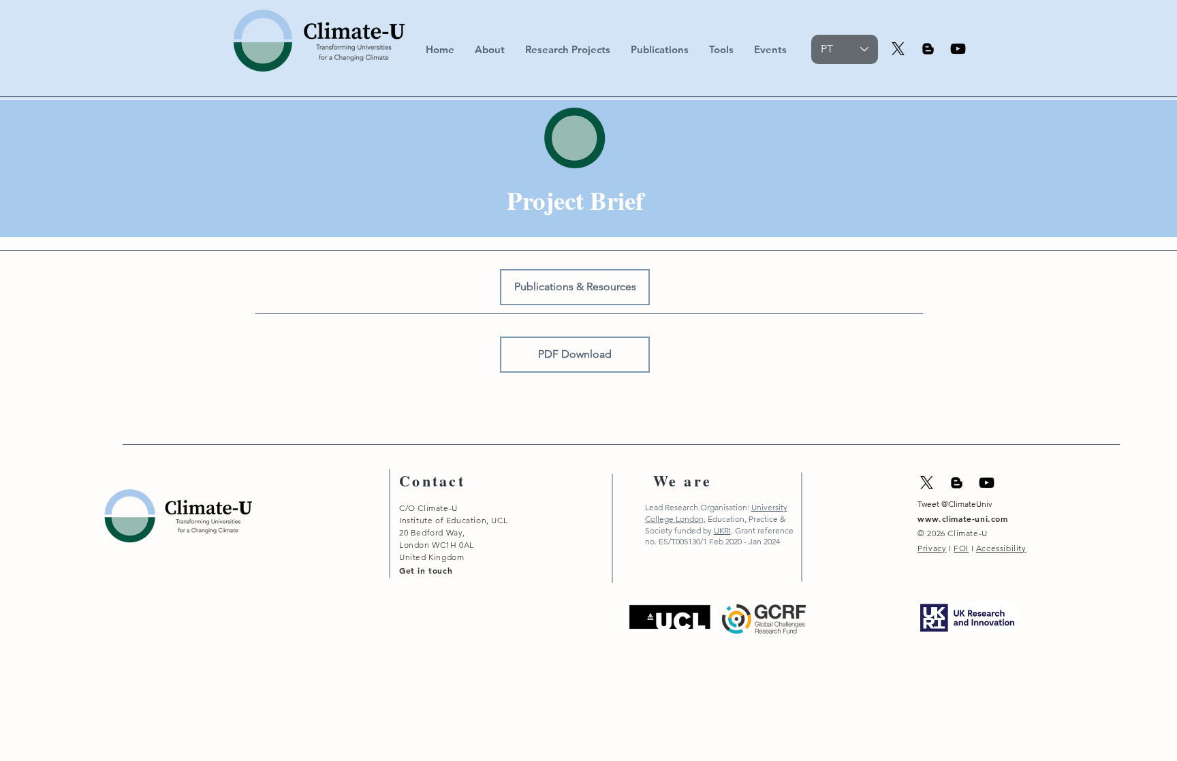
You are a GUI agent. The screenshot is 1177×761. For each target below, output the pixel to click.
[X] (898, 49)
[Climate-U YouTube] (958, 49)
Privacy (931, 548)
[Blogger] (928, 49)
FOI (961, 548)
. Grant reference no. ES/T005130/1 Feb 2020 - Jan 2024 (719, 536)
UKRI (722, 530)
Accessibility (1001, 548)
